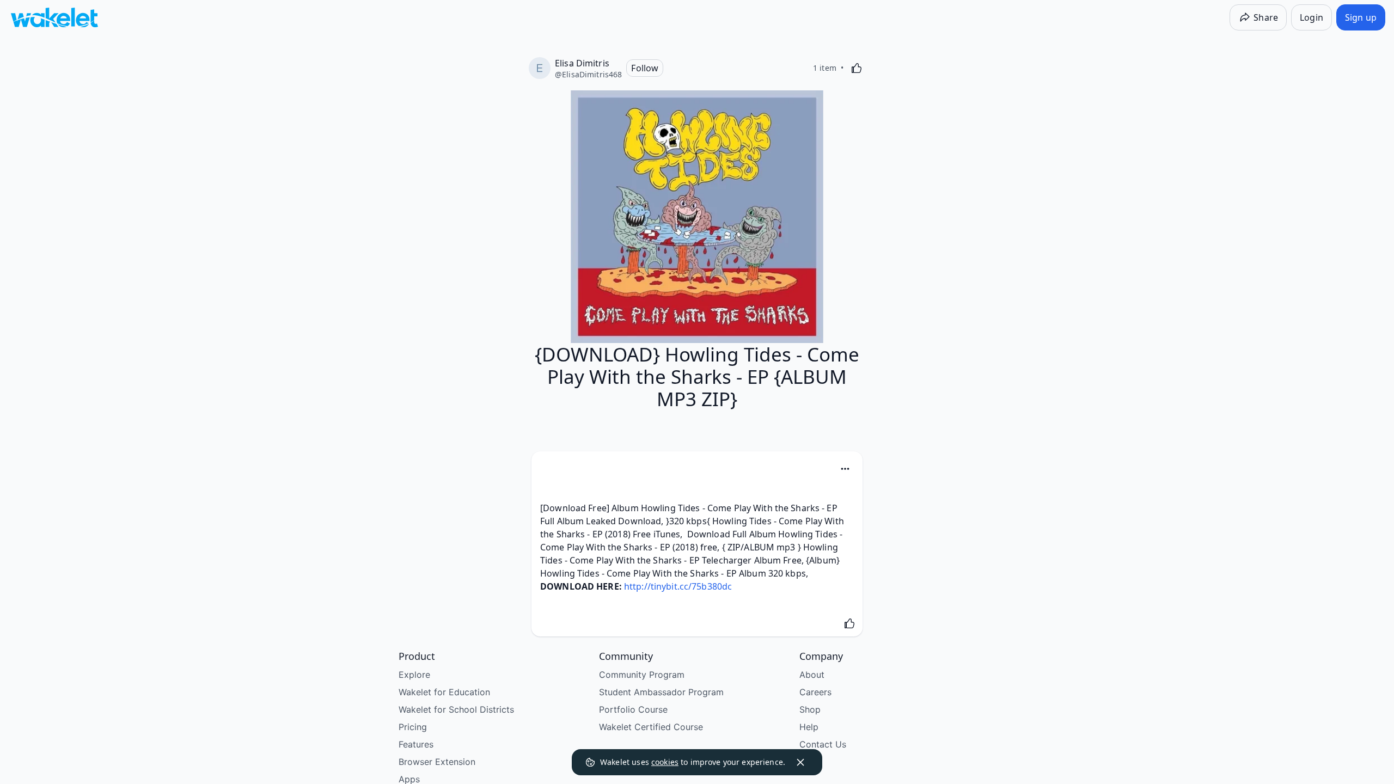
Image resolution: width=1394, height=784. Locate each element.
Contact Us (822, 744)
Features (416, 744)
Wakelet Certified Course (651, 726)
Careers (815, 692)
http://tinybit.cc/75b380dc (678, 586)
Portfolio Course (633, 709)
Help (808, 726)
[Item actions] (845, 468)
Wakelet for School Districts (456, 709)
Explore (414, 674)
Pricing (413, 726)
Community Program (641, 674)
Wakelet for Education (444, 692)
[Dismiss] (800, 762)
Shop (810, 709)
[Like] (856, 68)
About (811, 674)
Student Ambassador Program (661, 692)
